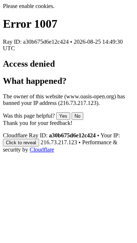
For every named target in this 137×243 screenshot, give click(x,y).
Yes (63, 116)
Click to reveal (21, 142)
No (77, 116)
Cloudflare (42, 149)
